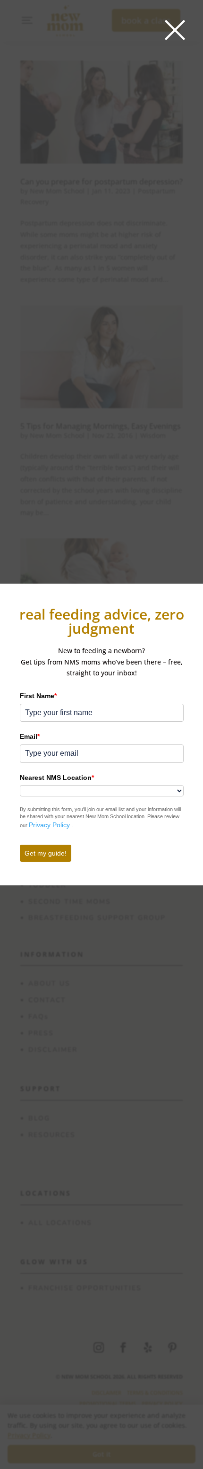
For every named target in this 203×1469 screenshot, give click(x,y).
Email (30, 736)
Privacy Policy (50, 825)
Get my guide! (46, 853)
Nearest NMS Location (57, 777)
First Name (38, 696)
